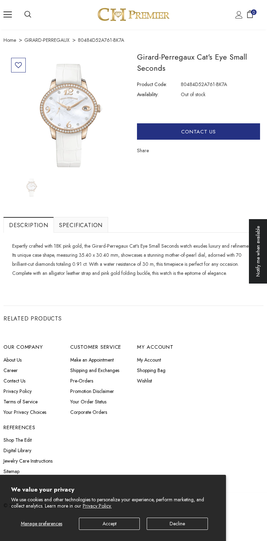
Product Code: (152, 84)
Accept (109, 523)
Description (28, 225)
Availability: (148, 94)
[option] (68, 115)
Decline (177, 523)
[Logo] (133, 14)
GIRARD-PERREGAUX (47, 40)
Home (9, 40)
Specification (81, 225)
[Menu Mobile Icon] (7, 14)
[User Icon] (239, 14)
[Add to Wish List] (18, 65)
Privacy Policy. (97, 505)
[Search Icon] (27, 14)
